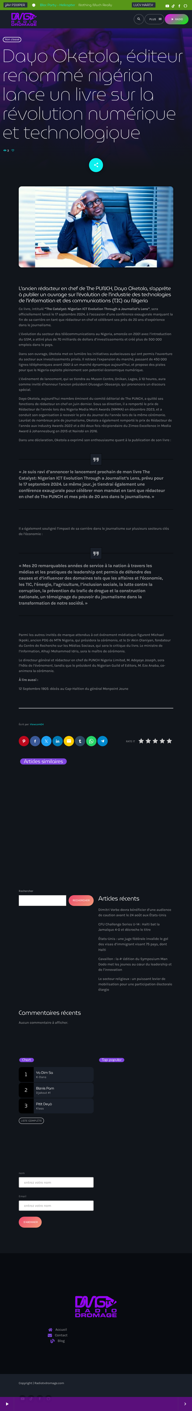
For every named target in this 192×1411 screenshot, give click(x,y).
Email (22, 1196)
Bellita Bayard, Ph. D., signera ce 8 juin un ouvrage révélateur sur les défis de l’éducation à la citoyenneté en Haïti (144, 1095)
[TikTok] (173, 6)
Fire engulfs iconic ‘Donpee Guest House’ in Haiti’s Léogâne (141, 1134)
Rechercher (26, 891)
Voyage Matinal (119, 1035)
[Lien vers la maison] (24, 19)
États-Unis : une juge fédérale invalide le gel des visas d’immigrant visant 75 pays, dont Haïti (132, 791)
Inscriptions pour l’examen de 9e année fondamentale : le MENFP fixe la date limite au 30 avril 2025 (144, 1154)
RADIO (176, 19)
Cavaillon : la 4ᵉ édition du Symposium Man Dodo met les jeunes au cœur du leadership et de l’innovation (135, 964)
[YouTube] (167, 6)
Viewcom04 (37, 724)
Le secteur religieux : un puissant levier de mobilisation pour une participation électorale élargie (135, 984)
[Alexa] (185, 6)
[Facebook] (179, 6)
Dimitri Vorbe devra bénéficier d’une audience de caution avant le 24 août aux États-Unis (56, 788)
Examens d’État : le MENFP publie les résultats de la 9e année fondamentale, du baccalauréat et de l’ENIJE (136, 1075)
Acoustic (110, 1027)
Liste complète (31, 1120)
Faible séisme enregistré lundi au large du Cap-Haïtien (134, 1114)
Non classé (12, 39)
